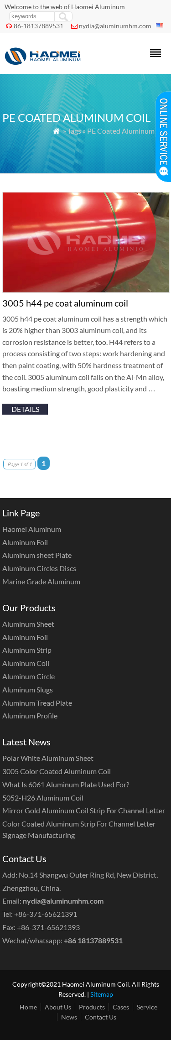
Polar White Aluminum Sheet (47, 758)
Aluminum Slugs (27, 689)
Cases (121, 1007)
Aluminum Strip (27, 649)
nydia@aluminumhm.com (115, 26)
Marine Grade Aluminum (41, 581)
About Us (58, 1007)
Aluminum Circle (28, 676)
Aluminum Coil (25, 663)
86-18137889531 (38, 26)
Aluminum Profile (29, 715)
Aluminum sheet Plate (37, 555)
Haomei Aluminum (31, 529)
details (25, 409)
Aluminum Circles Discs (39, 568)
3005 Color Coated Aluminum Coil (56, 771)
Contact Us (100, 1017)
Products (92, 1007)
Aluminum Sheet (28, 623)
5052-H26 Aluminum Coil (42, 797)
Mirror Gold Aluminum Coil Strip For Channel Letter (83, 810)
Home (28, 1007)
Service (147, 1007)
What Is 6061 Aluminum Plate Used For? (65, 784)
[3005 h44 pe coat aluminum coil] (86, 290)
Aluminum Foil (25, 542)
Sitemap (101, 994)
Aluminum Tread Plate (37, 702)
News (69, 1017)
